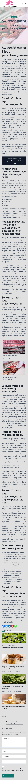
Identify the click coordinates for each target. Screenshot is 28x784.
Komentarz (6, 738)
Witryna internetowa (8, 762)
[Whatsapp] (15, 626)
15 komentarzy (18, 711)
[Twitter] (6, 626)
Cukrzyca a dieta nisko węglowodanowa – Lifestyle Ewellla (14, 161)
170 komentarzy (18, 651)
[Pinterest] (12, 626)
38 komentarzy (17, 671)
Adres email (6, 756)
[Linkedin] (9, 626)
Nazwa (5, 751)
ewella (3, 651)
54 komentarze (17, 691)
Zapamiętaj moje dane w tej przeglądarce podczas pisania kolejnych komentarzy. (13, 769)
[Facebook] (3, 626)
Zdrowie (14, 17)
